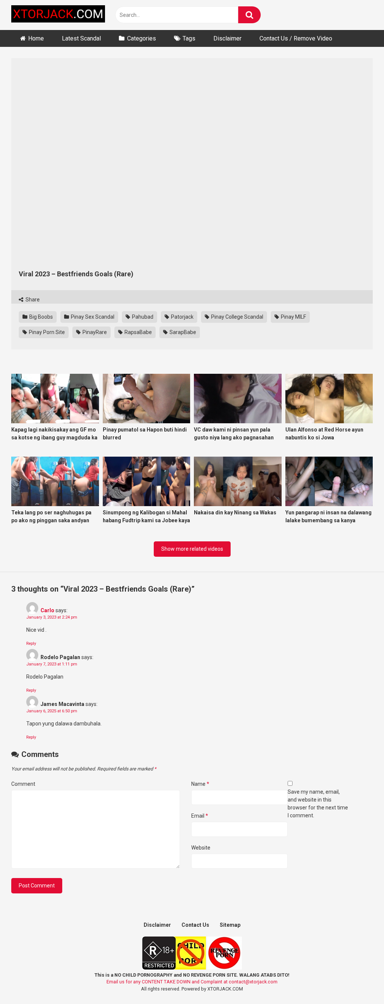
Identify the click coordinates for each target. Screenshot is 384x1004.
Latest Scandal (81, 38)
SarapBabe (182, 332)
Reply (31, 643)
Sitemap (230, 925)
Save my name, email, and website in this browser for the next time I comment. (318, 803)
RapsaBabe (137, 332)
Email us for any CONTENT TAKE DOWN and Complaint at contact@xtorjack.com (192, 982)
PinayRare (94, 332)
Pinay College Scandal (236, 317)
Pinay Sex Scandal (92, 317)
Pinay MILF (293, 317)
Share (32, 300)
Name (200, 784)
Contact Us (195, 925)
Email (199, 816)
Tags (189, 38)
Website (200, 848)
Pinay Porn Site (46, 332)
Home (36, 38)
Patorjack (182, 317)
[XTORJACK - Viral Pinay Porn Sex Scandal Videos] (58, 15)
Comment (23, 784)
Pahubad (142, 317)
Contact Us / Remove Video (296, 38)
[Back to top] (359, 981)
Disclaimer (227, 38)
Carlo (47, 610)
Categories (141, 38)
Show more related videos (192, 549)
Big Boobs (40, 317)
